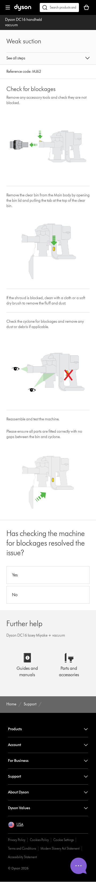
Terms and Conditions (22, 848)
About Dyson (18, 792)
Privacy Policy (16, 840)
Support (14, 776)
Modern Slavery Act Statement (60, 848)
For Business (18, 760)
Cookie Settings (63, 840)
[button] (48, 58)
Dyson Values (19, 808)
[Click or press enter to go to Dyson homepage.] (22, 9)
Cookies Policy (39, 840)
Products (15, 729)
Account (14, 745)
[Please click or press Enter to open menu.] (7, 7)
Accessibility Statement (22, 857)
